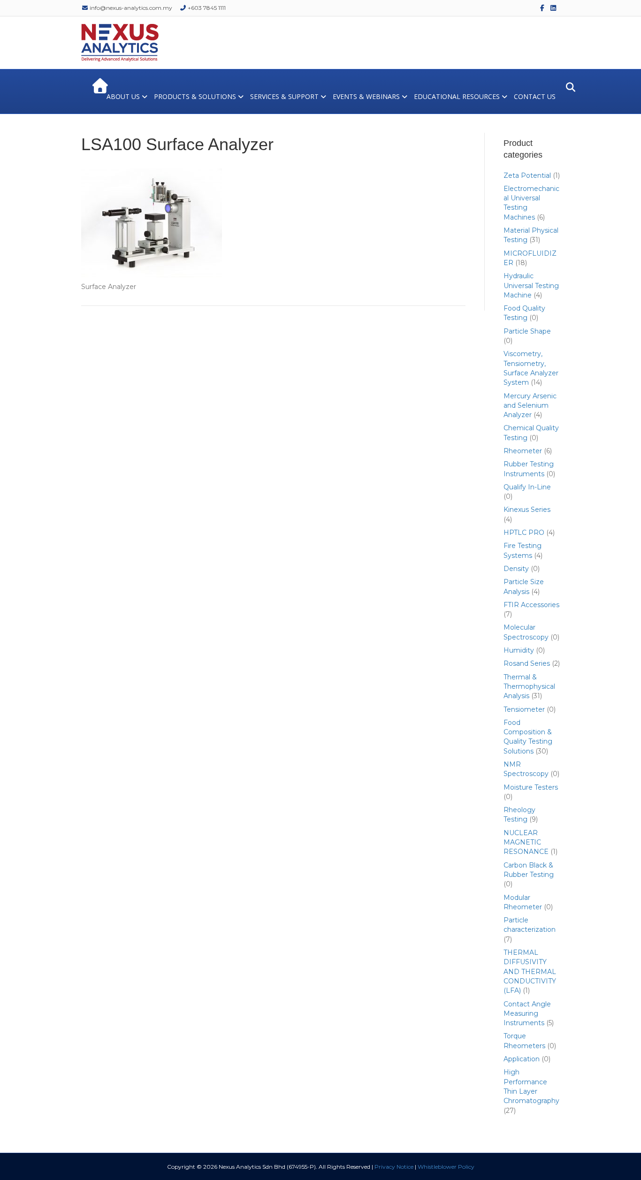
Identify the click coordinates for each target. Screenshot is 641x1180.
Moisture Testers (531, 787)
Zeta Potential (527, 175)
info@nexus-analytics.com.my (130, 7)
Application (522, 1059)
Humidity (519, 650)
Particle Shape (527, 331)
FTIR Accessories (531, 605)
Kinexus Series (527, 509)
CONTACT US (535, 96)
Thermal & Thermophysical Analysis (529, 686)
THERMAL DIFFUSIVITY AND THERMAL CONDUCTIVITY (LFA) (530, 971)
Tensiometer (524, 709)
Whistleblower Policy (446, 1166)
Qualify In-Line (527, 487)
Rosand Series (527, 663)
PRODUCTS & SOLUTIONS (195, 96)
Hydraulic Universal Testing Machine (531, 285)
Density (516, 568)
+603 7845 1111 (206, 7)
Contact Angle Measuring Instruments (527, 1014)
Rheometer (523, 451)
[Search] (568, 87)
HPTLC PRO (524, 532)
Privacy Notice (393, 1166)
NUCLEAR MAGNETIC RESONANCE (526, 842)
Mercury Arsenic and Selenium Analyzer (530, 405)
